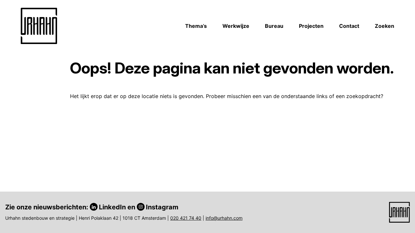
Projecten (311, 26)
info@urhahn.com (224, 218)
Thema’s (196, 26)
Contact (349, 26)
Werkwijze (235, 26)
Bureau (274, 26)
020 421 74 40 (185, 218)
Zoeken (384, 26)
